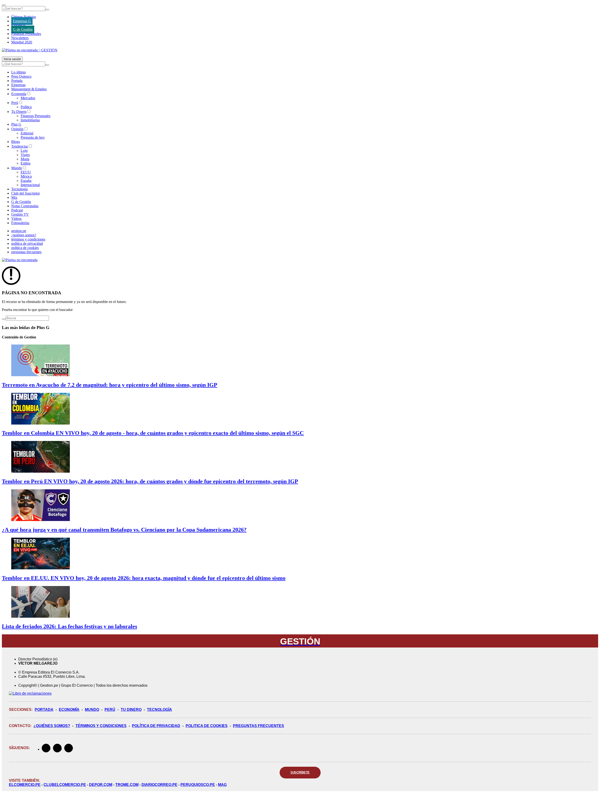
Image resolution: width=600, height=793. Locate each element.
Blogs (15, 142)
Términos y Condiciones (101, 726)
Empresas (18, 25)
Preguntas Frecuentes (258, 726)
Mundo (16, 168)
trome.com (127, 785)
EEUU (26, 172)
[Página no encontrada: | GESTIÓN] (29, 50)
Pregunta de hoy (33, 137)
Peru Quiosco (21, 76)
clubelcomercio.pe (65, 785)
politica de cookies (25, 248)
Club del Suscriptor (25, 193)
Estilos (25, 163)
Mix (14, 197)
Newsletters (20, 38)
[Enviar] (47, 9)
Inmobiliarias (30, 120)
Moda (25, 159)
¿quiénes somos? (23, 235)
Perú (14, 103)
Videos (16, 219)
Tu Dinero (18, 112)
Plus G (16, 124)
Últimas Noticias (23, 17)
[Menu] (4, 5)
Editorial (27, 133)
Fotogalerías (20, 223)
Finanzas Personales (26, 34)
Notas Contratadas (24, 206)
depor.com (100, 785)
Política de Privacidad (156, 726)
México (26, 176)
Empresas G (22, 21)
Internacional (30, 185)
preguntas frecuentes (26, 252)
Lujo (24, 151)
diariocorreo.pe (159, 785)
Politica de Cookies (207, 726)
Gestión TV (20, 214)
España (26, 181)
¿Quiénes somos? (52, 726)
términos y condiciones (28, 239)
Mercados (28, 98)
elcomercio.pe (25, 785)
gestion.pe (18, 231)
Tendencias (19, 146)
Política (26, 107)
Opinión (17, 129)
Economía (18, 94)
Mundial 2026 (21, 42)
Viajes (25, 155)
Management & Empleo (29, 89)
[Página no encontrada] (20, 260)
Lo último (18, 72)
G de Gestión (23, 29)
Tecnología (19, 189)
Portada (16, 81)
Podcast (17, 210)
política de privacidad (27, 243)
